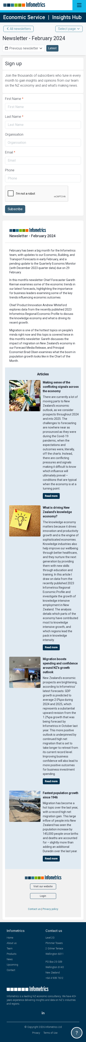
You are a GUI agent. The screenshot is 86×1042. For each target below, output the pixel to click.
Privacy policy (50, 909)
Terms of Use (50, 1032)
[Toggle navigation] (79, 5)
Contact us (34, 909)
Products (11, 953)
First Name (14, 99)
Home (10, 937)
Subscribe (15, 209)
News (10, 959)
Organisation (14, 134)
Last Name (14, 117)
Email (10, 152)
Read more (51, 496)
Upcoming (12, 964)
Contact (11, 970)
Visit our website (43, 886)
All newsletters (20, 29)
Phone (9, 170)
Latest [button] (52, 48)
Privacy (36, 1032)
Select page (67, 29)
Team (10, 948)
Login (43, 896)
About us (12, 943)
